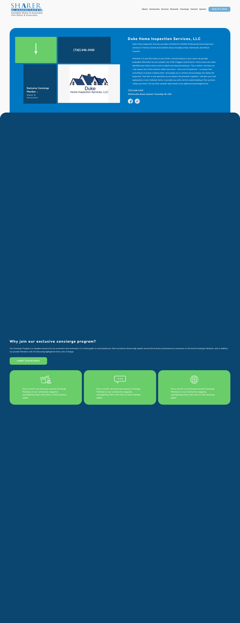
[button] (144, 9)
